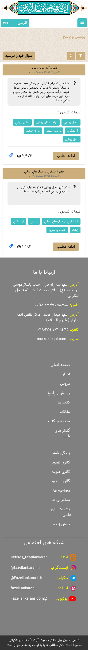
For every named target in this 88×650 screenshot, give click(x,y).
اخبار (66, 374)
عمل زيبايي (71, 139)
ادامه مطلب (66, 156)
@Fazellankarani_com (29, 598)
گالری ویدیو (61, 481)
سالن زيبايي (22, 122)
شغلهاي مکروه (57, 230)
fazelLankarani (23, 588)
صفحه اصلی (60, 365)
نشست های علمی (61, 512)
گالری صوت (61, 472)
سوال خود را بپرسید (18, 56)
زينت (75, 230)
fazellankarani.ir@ (26, 567)
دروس (65, 384)
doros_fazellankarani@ (30, 557)
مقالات (65, 412)
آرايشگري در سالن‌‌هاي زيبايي (61, 221)
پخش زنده (61, 524)
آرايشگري (72, 130)
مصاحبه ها (61, 490)
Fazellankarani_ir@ (26, 578)
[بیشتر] (71, 56)
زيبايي (34, 221)
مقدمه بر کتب (59, 421)
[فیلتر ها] (80, 56)
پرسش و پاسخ (58, 393)
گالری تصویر (60, 462)
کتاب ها (64, 402)
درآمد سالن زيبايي (46, 122)
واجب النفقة (53, 130)
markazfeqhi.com (51, 339)
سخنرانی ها (61, 500)
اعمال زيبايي (71, 122)
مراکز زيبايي (33, 130)
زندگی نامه (61, 453)
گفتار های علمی (63, 433)
